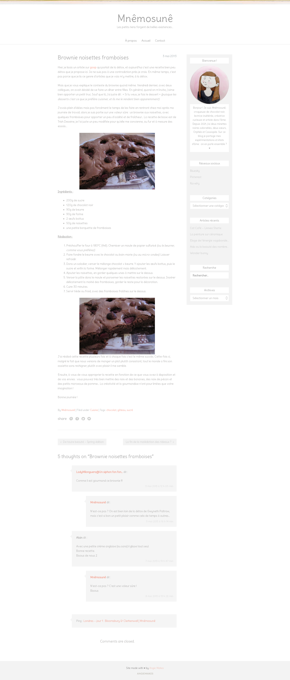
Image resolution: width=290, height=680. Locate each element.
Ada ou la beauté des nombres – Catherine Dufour (209, 247)
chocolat (111, 410)
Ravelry (195, 183)
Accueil (145, 40)
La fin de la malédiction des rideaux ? (148, 442)
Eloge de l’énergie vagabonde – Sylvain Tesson (209, 240)
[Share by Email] (89, 418)
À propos (131, 40)
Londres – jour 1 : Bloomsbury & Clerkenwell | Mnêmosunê (119, 621)
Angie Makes (156, 668)
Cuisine (94, 410)
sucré (130, 410)
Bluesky (195, 171)
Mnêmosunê (145, 18)
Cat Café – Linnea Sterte (205, 228)
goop (93, 67)
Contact (160, 40)
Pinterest (195, 177)
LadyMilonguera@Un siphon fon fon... (99, 472)
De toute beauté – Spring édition (83, 442)
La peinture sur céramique (206, 234)
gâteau (121, 410)
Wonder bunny (199, 253)
